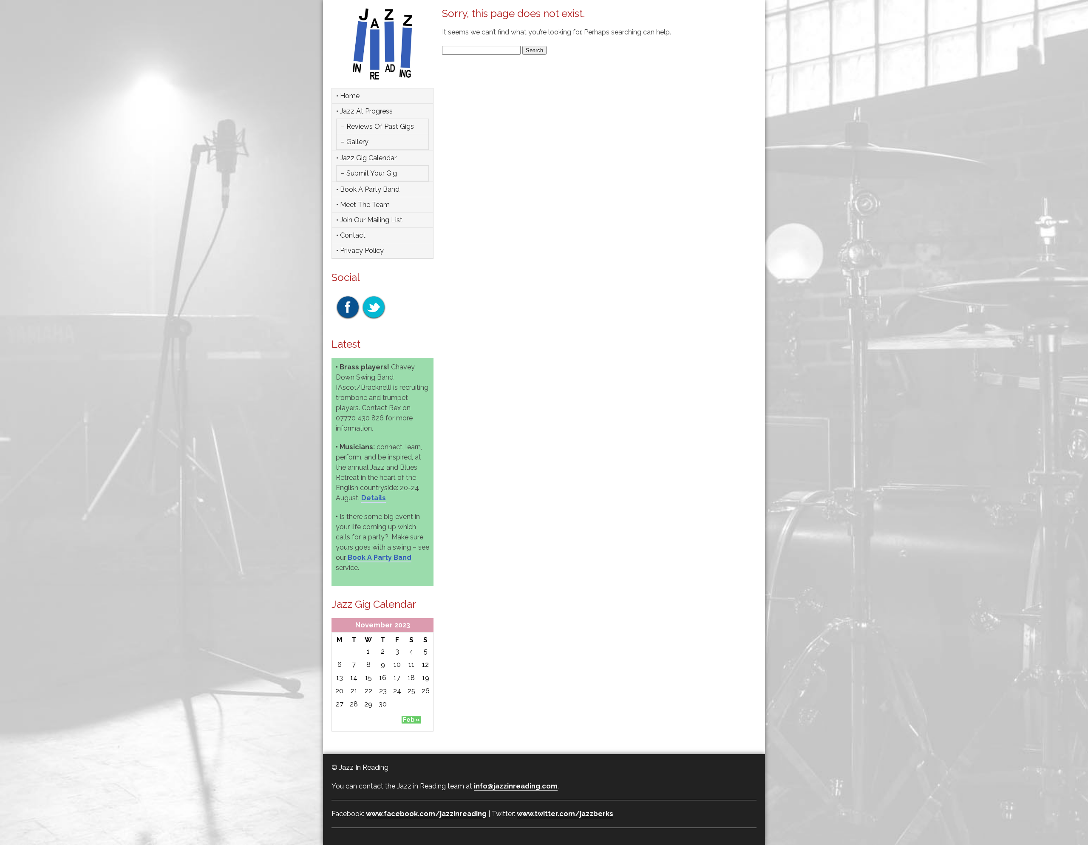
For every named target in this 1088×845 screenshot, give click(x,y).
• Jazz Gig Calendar (366, 158)
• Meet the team (363, 205)
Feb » (411, 719)
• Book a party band (368, 189)
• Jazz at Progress (364, 111)
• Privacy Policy (360, 251)
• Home (348, 96)
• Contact (351, 235)
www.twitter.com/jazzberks (565, 814)
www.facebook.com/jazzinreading (426, 814)
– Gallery (354, 142)
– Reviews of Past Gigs (377, 126)
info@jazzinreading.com (516, 786)
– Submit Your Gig (369, 173)
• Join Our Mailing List (369, 220)
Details (373, 498)
